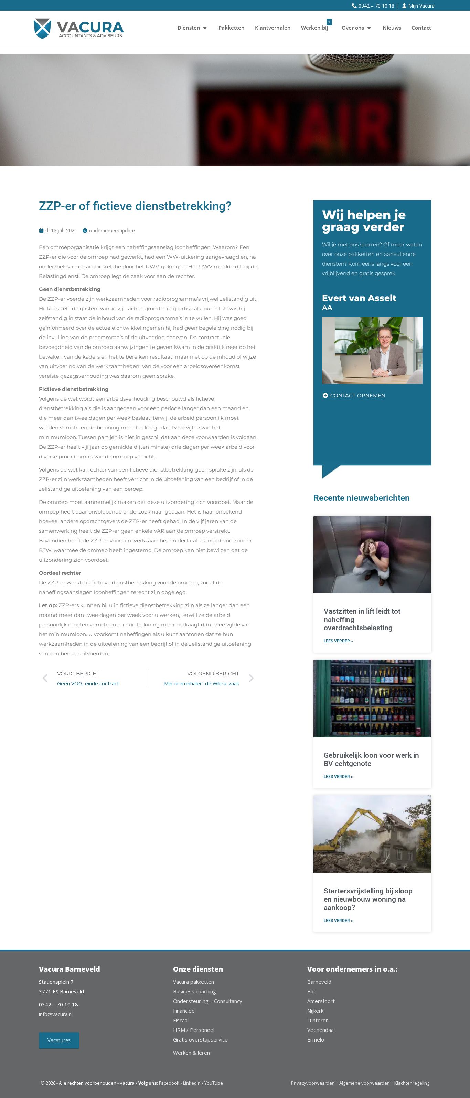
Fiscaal (181, 1020)
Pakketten (231, 27)
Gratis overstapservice (200, 1039)
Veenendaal (321, 1029)
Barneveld (319, 981)
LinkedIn (192, 1083)
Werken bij (315, 25)
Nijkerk (315, 1010)
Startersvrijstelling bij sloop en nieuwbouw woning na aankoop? (368, 899)
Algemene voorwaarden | (366, 1083)
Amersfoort (321, 1000)
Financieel (184, 1010)
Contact (421, 27)
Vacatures (59, 1040)
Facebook (169, 1083)
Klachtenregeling (411, 1083)
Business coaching (194, 991)
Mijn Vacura (421, 5)
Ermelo (315, 1039)
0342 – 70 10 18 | (378, 5)
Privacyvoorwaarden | (315, 1083)
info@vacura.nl (56, 1014)
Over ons (353, 27)
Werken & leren (191, 1052)
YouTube (213, 1083)
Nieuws (392, 27)
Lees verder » (338, 641)
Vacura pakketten (193, 981)
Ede (312, 991)
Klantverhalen (273, 27)
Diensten (189, 27)
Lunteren (318, 1020)
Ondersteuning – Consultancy (207, 1000)
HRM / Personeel (193, 1029)
